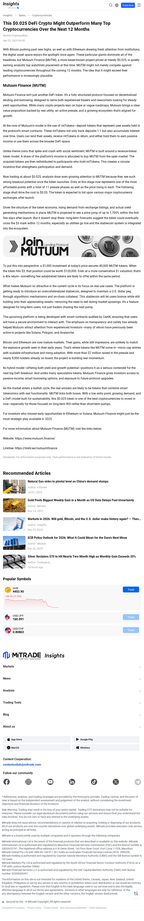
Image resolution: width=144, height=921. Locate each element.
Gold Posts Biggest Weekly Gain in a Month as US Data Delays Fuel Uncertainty (81, 500)
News (22, 15)
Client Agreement (97, 907)
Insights (7, 15)
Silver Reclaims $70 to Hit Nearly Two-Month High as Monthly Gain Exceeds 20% (82, 556)
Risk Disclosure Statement (73, 907)
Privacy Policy (34, 907)
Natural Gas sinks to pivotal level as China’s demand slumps (68, 481)
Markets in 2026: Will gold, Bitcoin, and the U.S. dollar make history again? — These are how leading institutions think (84, 519)
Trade (131, 589)
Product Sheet (51, 907)
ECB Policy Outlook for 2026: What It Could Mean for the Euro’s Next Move (77, 538)
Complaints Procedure (13, 907)
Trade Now (128, 5)
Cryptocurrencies (42, 15)
